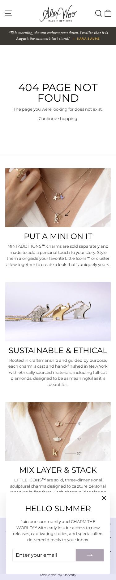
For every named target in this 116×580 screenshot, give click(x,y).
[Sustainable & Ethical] (58, 311)
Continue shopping (58, 118)
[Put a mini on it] (58, 197)
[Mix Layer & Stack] (58, 431)
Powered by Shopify (58, 575)
